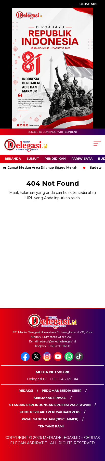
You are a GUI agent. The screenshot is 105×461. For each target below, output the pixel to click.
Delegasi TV (37, 379)
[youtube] (58, 360)
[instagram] (47, 360)
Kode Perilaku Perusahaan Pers (50, 412)
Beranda (13, 159)
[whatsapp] (68, 360)
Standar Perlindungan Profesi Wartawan (50, 405)
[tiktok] (79, 360)
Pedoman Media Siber (62, 391)
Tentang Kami (51, 426)
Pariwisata (82, 159)
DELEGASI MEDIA (64, 379)
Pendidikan (55, 159)
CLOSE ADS (88, 4)
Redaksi (26, 391)
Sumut (33, 159)
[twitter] (37, 360)
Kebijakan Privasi (50, 398)
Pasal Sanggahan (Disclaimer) (50, 419)
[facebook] (26, 360)
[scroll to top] (98, 431)
